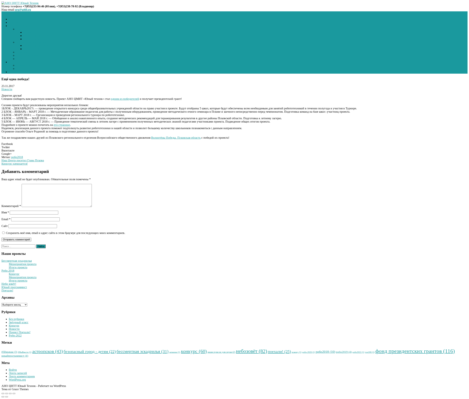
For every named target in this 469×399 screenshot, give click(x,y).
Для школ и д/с (18, 22)
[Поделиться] (6, 393)
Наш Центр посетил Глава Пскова (22, 160)
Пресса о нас (24, 68)
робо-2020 (308, 352)
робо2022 (358, 352)
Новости (6, 89)
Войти (13, 369)
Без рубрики (16, 319)
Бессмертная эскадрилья (31, 42)
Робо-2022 (15, 335)
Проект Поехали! (19, 332)
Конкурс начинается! (14, 163)
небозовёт (251, 351)
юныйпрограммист (14, 355)
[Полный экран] (10, 393)
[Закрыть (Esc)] (2, 393)
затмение (174, 352)
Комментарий (11, 206)
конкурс (194, 351)
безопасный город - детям (90, 351)
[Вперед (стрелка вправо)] (6, 396)
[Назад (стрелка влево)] (2, 396)
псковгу (297, 352)
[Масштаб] (13, 393)
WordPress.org (17, 379)
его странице (62, 124)
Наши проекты (18, 25)
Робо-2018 (22, 29)
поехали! (279, 351)
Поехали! (22, 58)
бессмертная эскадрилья (143, 351)
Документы (23, 65)
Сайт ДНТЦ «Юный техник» (27, 71)
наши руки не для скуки (221, 352)
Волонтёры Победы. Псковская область (176, 137)
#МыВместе (25, 352)
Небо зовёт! (23, 52)
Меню (5, 12)
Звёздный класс (18, 322)
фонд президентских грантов (415, 351)
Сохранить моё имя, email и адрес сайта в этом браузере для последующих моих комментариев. (65, 232)
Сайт (4, 226)
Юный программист (29, 55)
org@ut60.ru (23, 9)
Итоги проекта (32, 38)
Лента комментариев (22, 376)
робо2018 (17, 157)
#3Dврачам (9, 352)
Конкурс (28, 32)
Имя (5, 212)
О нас (12, 62)
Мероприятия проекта (37, 35)
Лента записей (18, 373)
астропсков (47, 351)
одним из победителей (125, 98)
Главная (14, 19)
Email (5, 219)
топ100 (370, 352)
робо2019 (344, 351)
